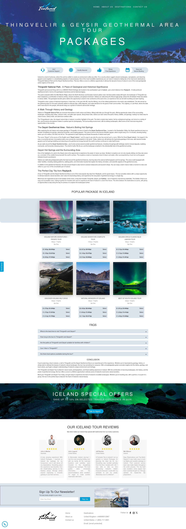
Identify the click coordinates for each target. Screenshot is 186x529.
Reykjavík (127, 90)
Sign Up (85, 499)
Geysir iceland (75, 137)
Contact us (140, 7)
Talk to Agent (94, 411)
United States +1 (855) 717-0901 (96, 520)
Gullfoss (103, 179)
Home (96, 7)
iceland (105, 90)
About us (107, 7)
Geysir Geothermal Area (53, 127)
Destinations (123, 7)
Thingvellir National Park (49, 86)
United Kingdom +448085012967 (96, 516)
